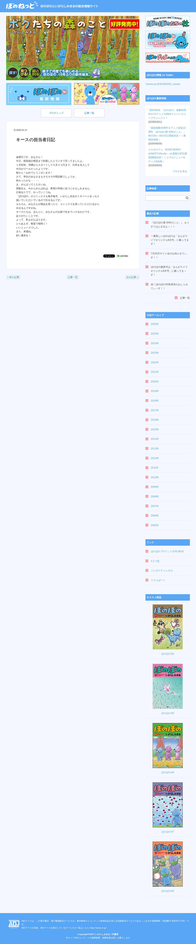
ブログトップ (56, 113)
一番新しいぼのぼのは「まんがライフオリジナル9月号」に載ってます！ (170, 240)
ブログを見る (179, 171)
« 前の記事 (13, 277)
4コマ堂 (155, 561)
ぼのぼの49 (167, 713)
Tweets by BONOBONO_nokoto (162, 84)
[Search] (187, 197)
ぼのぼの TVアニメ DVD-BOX (167, 551)
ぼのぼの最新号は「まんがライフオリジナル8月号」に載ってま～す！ (169, 271)
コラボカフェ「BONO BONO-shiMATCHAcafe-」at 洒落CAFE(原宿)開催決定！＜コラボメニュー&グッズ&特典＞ (167, 157)
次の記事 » (132, 277)
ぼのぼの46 (167, 891)
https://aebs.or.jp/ (98, 928)
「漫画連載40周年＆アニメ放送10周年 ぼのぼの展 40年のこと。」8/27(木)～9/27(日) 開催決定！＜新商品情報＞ (167, 136)
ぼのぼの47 (167, 831)
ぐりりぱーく (158, 580)
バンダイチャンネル (162, 570)
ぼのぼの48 (167, 772)
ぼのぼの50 (167, 653)
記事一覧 (89, 113)
